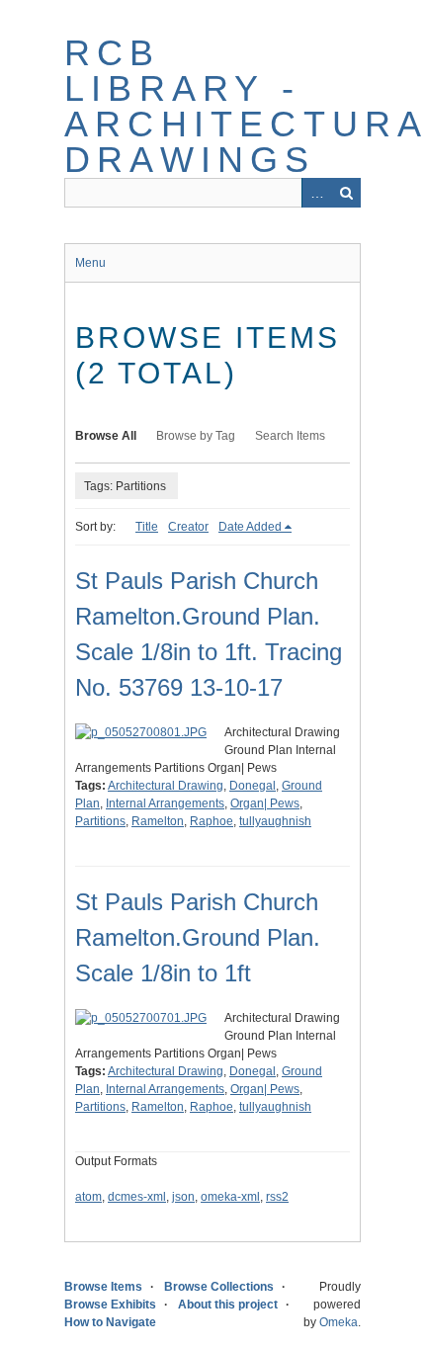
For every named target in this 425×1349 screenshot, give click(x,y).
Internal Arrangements (165, 803)
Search (346, 193)
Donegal (252, 786)
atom (88, 1197)
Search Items (290, 436)
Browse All (105, 436)
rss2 (277, 1197)
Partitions (100, 821)
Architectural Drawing (165, 786)
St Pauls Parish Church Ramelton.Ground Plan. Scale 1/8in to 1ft (197, 937)
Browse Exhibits (110, 1304)
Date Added (250, 527)
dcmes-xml (137, 1197)
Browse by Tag (195, 436)
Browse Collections (219, 1287)
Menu (90, 263)
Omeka (338, 1322)
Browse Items (103, 1287)
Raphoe (211, 821)
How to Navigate (110, 1322)
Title (146, 527)
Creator (188, 527)
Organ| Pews (264, 803)
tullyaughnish (275, 821)
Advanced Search (316, 193)
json (183, 1197)
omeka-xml (230, 1197)
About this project (228, 1304)
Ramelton (157, 821)
